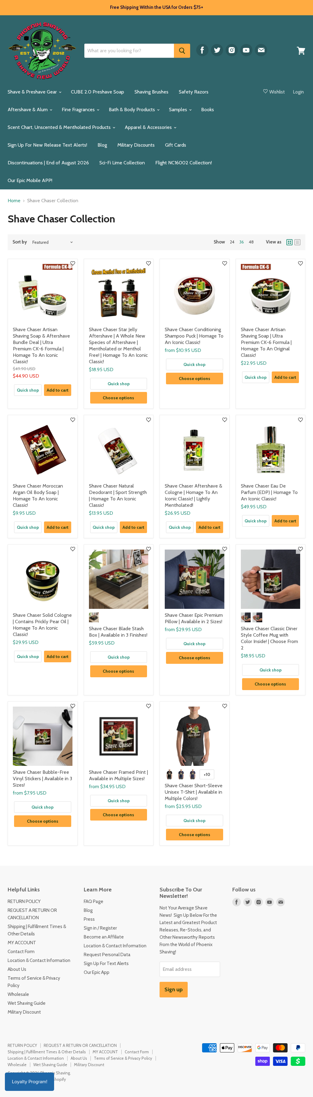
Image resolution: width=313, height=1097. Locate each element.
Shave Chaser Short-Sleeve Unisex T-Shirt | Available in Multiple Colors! (194, 792)
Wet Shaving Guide (27, 1003)
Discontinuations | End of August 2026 (48, 163)
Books (207, 109)
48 (251, 242)
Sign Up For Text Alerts (106, 963)
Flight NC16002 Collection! (183, 163)
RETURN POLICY (24, 901)
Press (89, 919)
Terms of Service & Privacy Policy (123, 1058)
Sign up (173, 989)
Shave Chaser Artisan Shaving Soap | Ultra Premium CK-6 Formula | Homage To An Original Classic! (266, 342)
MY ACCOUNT (22, 942)
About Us (17, 969)
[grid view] (289, 242)
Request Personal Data (107, 954)
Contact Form (21, 951)
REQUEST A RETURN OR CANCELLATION (80, 1045)
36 (241, 242)
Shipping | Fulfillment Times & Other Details (47, 1051)
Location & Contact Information (39, 960)
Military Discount (24, 1012)
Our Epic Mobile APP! (30, 180)
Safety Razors (193, 92)
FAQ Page (93, 901)
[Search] (182, 51)
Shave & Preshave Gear (33, 92)
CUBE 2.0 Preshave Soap (97, 92)
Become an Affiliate (104, 937)
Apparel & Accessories (149, 127)
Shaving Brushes (151, 92)
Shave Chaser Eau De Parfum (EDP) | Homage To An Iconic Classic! (269, 492)
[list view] (297, 242)
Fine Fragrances (79, 109)
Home (14, 200)
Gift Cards (175, 145)
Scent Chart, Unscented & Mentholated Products (60, 127)
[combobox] (129, 51)
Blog (102, 145)
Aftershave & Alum (28, 109)
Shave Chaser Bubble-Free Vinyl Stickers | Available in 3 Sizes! (42, 778)
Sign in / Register (100, 928)
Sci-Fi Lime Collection (122, 163)
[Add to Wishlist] (72, 263)
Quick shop (28, 390)
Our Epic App (96, 972)
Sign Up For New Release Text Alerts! (47, 145)
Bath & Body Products (132, 109)
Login (298, 92)
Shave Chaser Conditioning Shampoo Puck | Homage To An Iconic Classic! (194, 336)
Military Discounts (136, 145)
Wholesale (18, 994)
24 (232, 242)
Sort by (20, 242)
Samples (178, 109)
